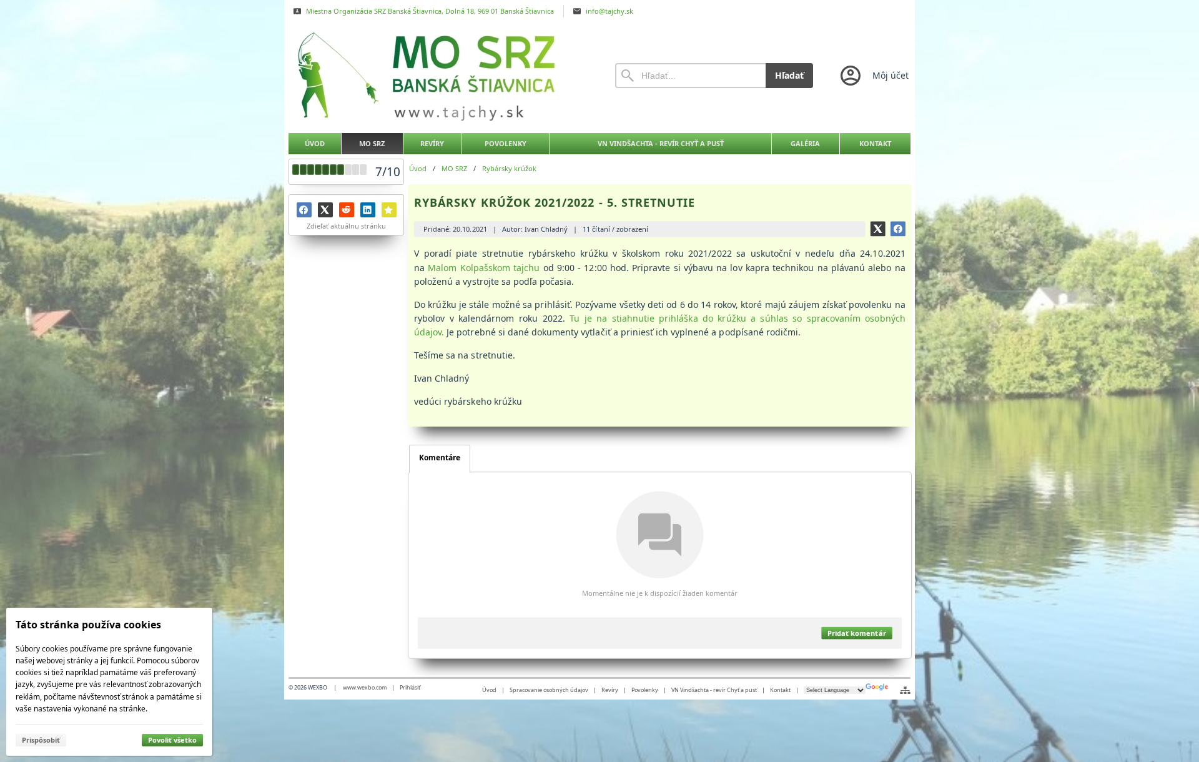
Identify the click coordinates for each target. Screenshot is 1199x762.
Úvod (489, 690)
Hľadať (789, 75)
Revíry (609, 690)
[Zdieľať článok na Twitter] (878, 228)
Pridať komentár (856, 633)
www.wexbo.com (365, 687)
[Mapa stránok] (905, 690)
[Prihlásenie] (873, 75)
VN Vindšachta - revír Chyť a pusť (714, 690)
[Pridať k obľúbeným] (389, 209)
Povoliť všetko (172, 740)
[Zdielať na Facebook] (304, 209)
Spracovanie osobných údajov (549, 690)
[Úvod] (440, 75)
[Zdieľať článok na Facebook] (898, 228)
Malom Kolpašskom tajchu (484, 267)
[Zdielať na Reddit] (346, 209)
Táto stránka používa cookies (88, 624)
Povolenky (644, 690)
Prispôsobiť (41, 740)
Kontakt (780, 690)
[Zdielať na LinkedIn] (367, 209)
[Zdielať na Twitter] (325, 209)
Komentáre (439, 457)
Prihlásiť (410, 687)
